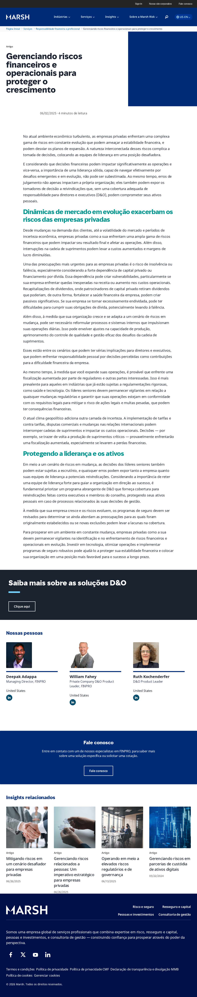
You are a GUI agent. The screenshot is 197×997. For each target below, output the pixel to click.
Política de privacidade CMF (89, 969)
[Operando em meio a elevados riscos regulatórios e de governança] (122, 827)
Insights (110, 16)
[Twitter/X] (23, 954)
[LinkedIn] (47, 954)
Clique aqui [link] (22, 606)
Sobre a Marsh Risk (142, 16)
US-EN (184, 17)
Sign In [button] (138, 4)
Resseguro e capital (176, 907)
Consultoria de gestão (175, 914)
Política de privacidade (52, 969)
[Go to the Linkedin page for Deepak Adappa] (9, 698)
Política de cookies (19, 975)
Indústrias (60, 16)
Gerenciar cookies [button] (47, 975)
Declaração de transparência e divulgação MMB (144, 969)
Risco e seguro (143, 907)
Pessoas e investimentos (136, 914)
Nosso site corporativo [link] (160, 4)
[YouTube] (35, 954)
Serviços (86, 16)
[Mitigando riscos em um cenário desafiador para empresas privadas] (27, 827)
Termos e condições (20, 969)
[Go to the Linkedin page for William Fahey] (73, 702)
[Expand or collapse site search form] (167, 17)
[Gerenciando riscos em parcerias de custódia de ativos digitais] (170, 827)
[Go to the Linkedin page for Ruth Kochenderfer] (136, 698)
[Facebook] (10, 954)
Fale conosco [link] (185, 4)
